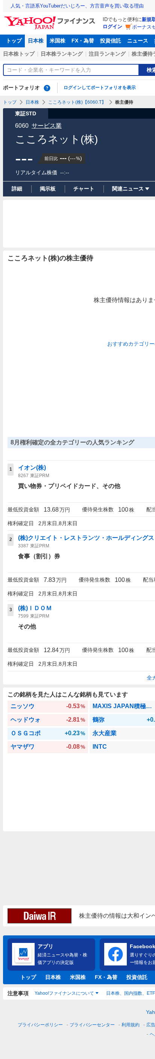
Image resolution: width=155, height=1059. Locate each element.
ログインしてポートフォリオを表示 (100, 87)
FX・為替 (82, 41)
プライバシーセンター (92, 1024)
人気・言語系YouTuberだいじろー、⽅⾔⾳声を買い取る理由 (77, 6)
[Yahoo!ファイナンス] (51, 18)
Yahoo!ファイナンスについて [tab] (64, 993)
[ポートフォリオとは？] (47, 88)
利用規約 (131, 1024)
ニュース (137, 41)
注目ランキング (107, 54)
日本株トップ (19, 54)
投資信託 (110, 41)
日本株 (36, 41)
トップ (14, 41)
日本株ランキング (62, 54)
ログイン (112, 26)
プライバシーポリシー (40, 1024)
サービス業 (47, 125)
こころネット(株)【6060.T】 (77, 102)
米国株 (57, 41)
